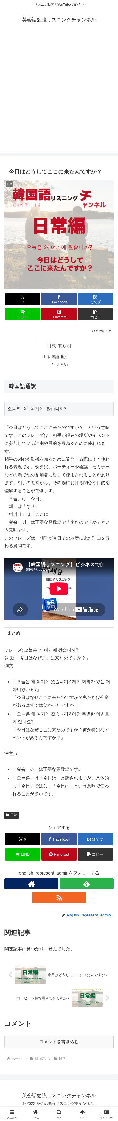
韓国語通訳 (57, 356)
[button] (95, 314)
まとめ (62, 364)
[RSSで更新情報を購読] (59, 897)
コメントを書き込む (59, 1041)
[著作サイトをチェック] (31, 883)
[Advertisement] (59, 94)
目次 (51, 345)
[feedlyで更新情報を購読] (87, 883)
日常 (13, 815)
